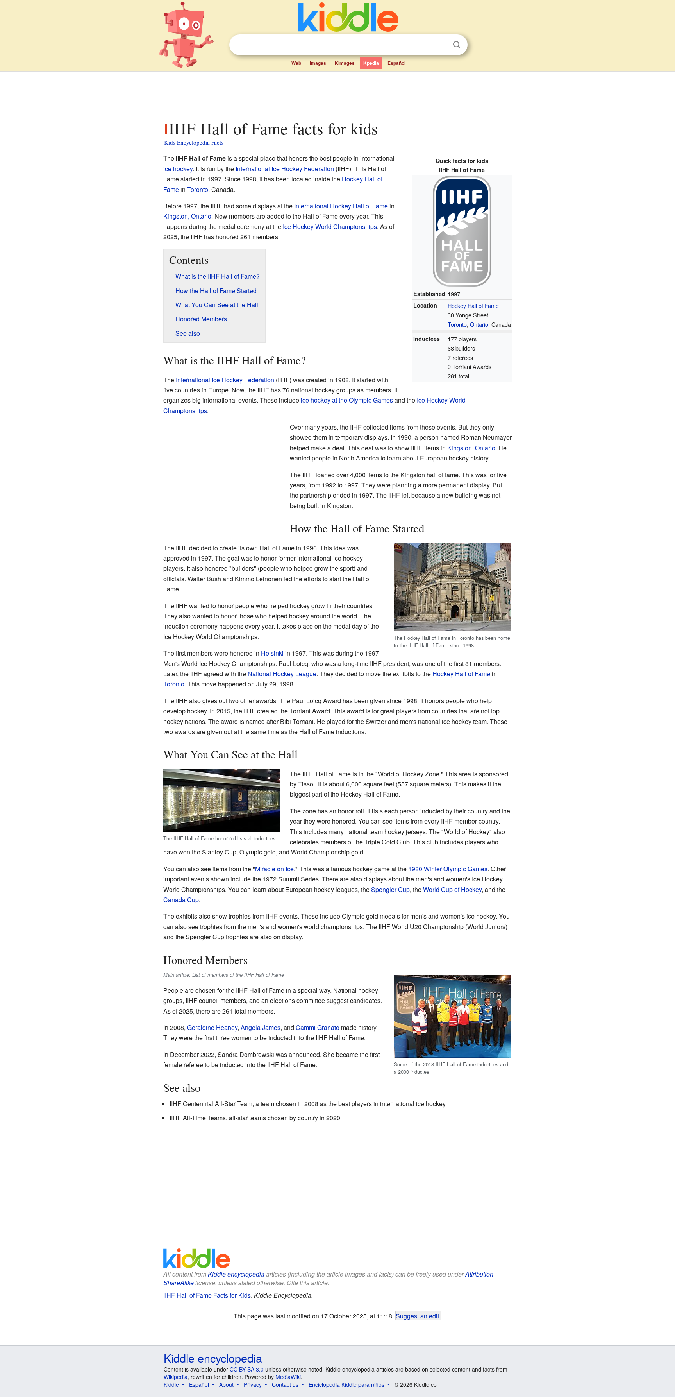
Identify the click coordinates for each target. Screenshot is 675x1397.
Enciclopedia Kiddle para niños (346, 1384)
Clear (440, 45)
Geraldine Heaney (212, 1027)
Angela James (260, 1027)
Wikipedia (176, 1377)
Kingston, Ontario (187, 215)
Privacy (253, 1384)
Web (296, 62)
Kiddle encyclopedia (236, 1274)
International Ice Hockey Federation (285, 168)
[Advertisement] (337, 93)
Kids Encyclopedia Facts (193, 142)
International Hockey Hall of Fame (341, 205)
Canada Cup (181, 899)
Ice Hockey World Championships (330, 226)
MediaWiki (288, 1377)
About (226, 1384)
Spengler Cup (390, 889)
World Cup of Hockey (452, 889)
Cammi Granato (317, 1027)
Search (456, 45)
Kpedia (371, 62)
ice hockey (178, 168)
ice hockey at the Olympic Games (347, 400)
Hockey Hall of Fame (473, 305)
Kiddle (171, 1384)
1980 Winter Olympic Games (448, 868)
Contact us (285, 1384)
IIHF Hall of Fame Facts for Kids (207, 1295)
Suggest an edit (417, 1315)
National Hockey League (282, 673)
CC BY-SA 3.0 (247, 1369)
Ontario (479, 324)
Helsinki (272, 652)
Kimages (345, 62)
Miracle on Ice (274, 868)
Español (396, 62)
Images (318, 62)
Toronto (457, 324)
